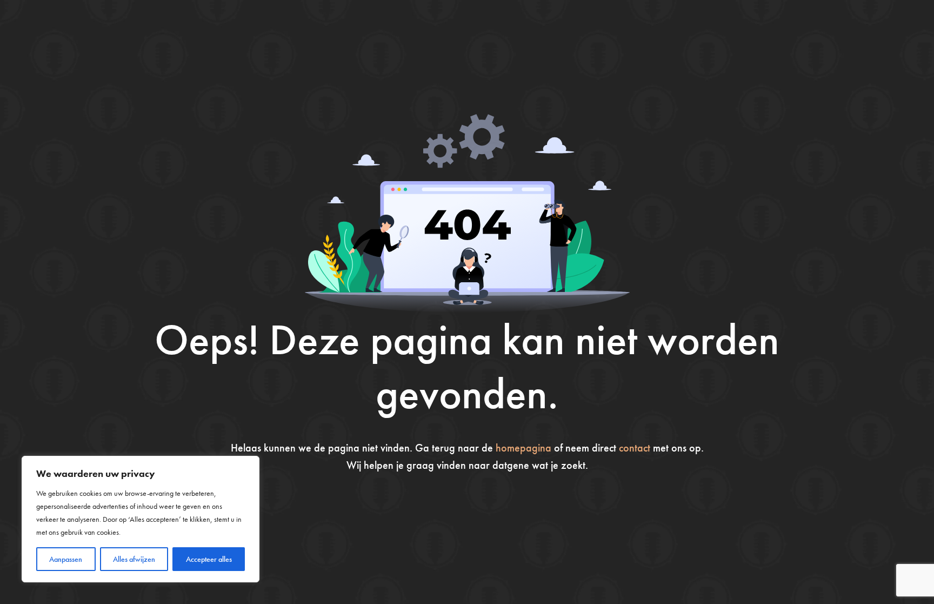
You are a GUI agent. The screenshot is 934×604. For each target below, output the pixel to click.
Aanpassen (65, 559)
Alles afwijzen (134, 559)
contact (634, 448)
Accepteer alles (209, 559)
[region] (140, 519)
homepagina (523, 448)
